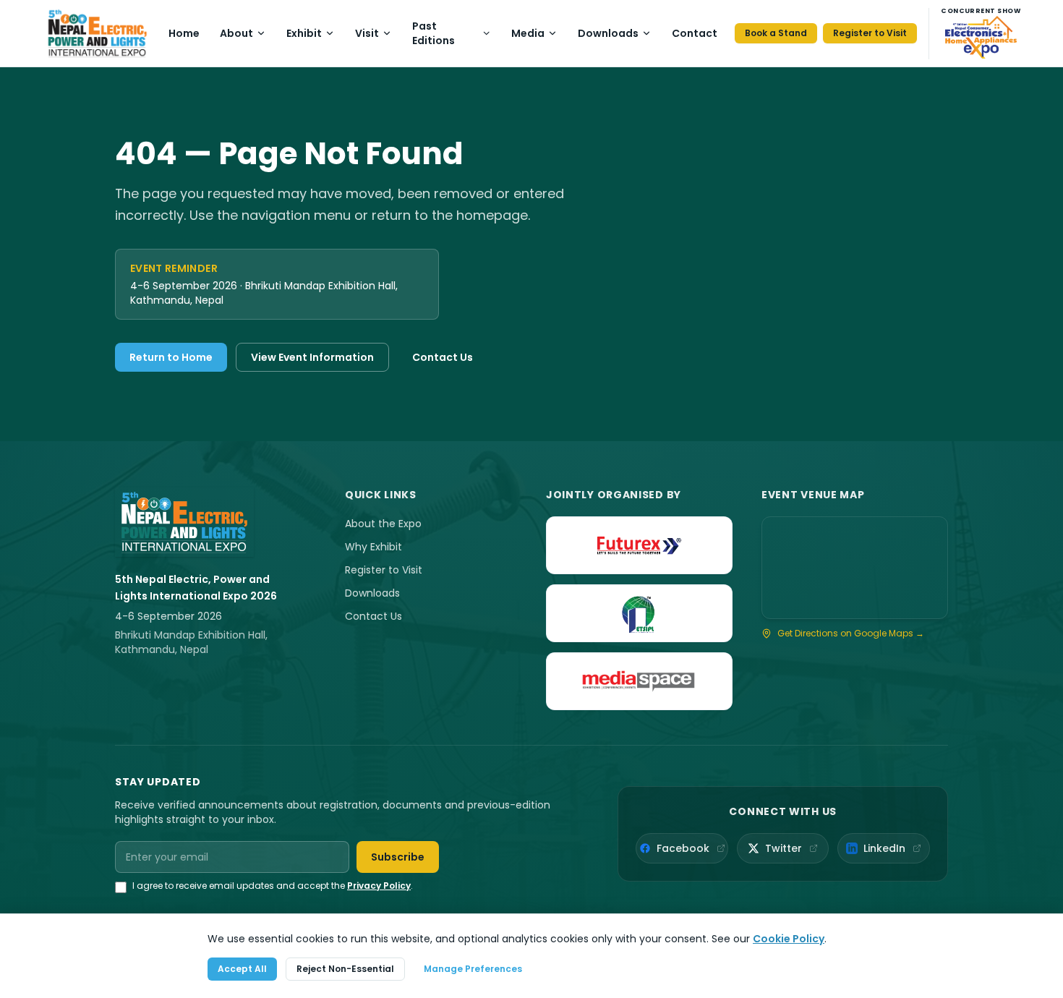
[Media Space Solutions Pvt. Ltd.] (639, 681)
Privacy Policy (379, 885)
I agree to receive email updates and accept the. (272, 886)
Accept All (242, 969)
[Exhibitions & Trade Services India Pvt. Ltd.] (639, 613)
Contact (694, 33)
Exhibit (304, 33)
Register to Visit (870, 33)
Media (528, 33)
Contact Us (442, 357)
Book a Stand (776, 33)
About (236, 33)
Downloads (608, 33)
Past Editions (433, 33)
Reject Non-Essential (345, 969)
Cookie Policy (788, 938)
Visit (367, 33)
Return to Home (171, 357)
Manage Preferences (473, 969)
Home (184, 33)
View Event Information (312, 357)
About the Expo (383, 523)
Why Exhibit (373, 546)
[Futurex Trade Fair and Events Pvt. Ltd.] (639, 545)
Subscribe (397, 857)
